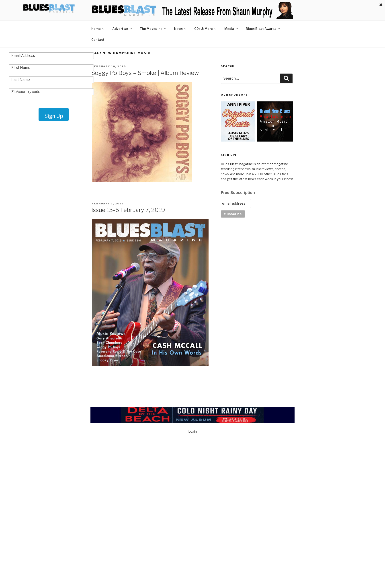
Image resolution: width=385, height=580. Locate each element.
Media (229, 29)
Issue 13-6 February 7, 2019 (128, 209)
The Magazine (151, 29)
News (178, 29)
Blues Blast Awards (261, 29)
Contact (97, 39)
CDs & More (203, 29)
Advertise (120, 29)
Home (96, 29)
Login (192, 431)
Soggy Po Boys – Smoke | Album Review (145, 72)
